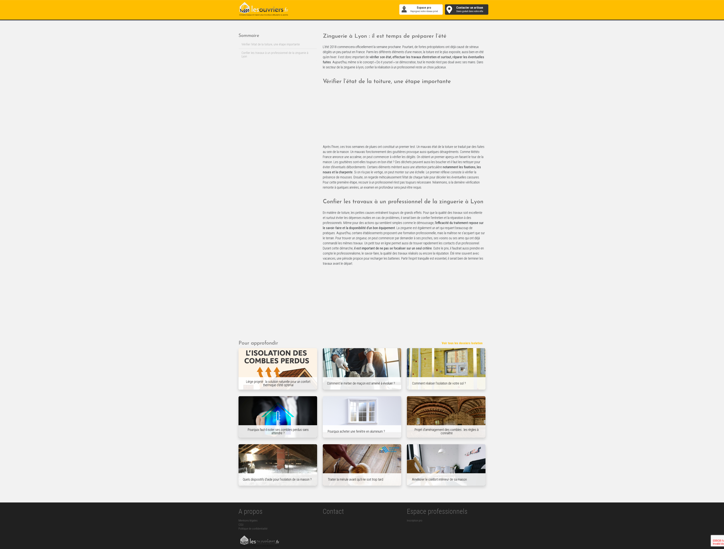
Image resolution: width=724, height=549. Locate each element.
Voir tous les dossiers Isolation (462, 343)
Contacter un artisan (469, 9)
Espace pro (424, 9)
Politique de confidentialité (253, 528)
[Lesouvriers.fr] (264, 9)
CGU (241, 524)
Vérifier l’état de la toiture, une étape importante (271, 44)
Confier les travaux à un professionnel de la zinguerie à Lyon (275, 54)
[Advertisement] (404, 116)
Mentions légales (248, 520)
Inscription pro (414, 520)
